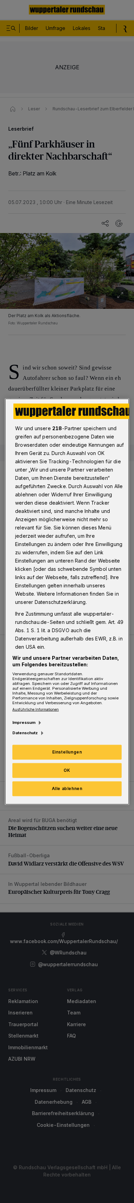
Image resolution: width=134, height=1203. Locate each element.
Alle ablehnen (67, 788)
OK (67, 770)
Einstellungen (67, 752)
